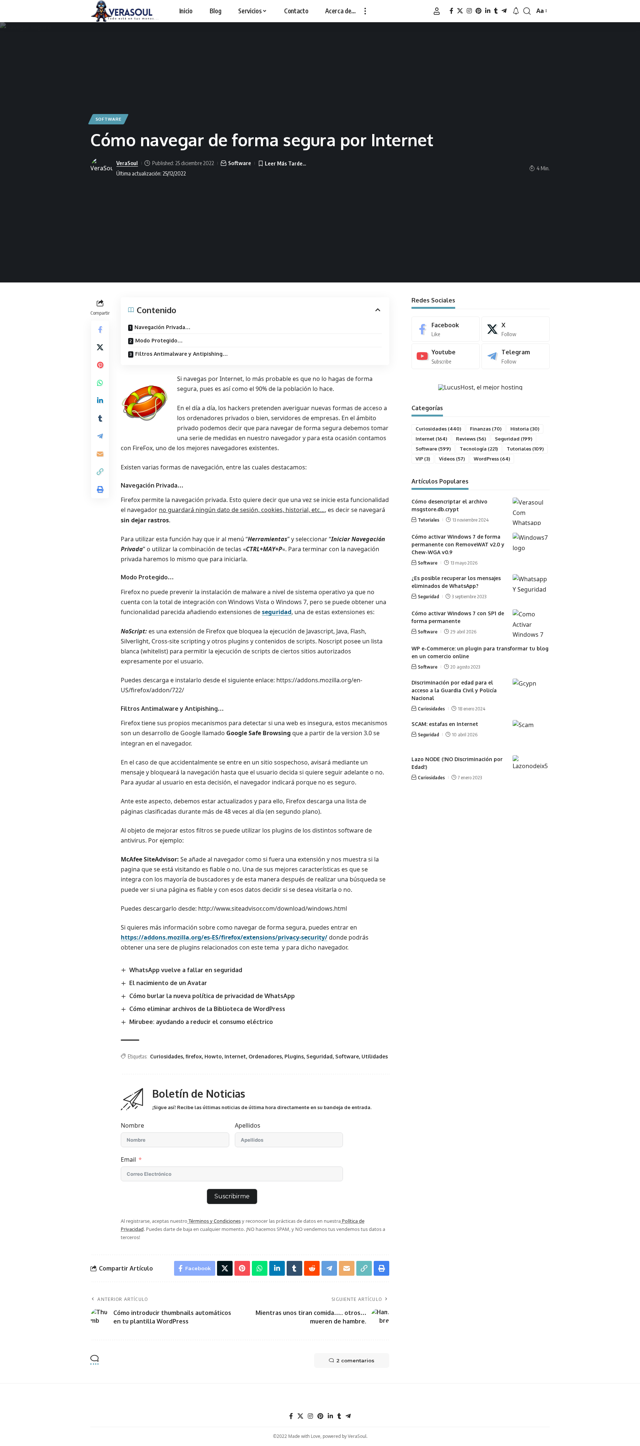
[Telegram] (504, 11)
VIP (423, 459)
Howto (213, 1056)
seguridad (276, 612)
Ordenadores (265, 1056)
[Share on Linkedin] (100, 400)
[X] (460, 11)
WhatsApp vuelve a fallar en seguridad (185, 970)
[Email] (100, 453)
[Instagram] (469, 11)
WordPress (492, 459)
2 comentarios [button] (355, 1360)
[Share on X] (100, 347)
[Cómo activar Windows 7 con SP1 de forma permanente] (531, 623)
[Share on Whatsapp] (100, 382)
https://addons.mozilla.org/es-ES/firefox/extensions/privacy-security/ (224, 937)
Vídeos (452, 459)
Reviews (471, 439)
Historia (524, 429)
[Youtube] (445, 356)
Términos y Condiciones (214, 1221)
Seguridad (319, 1056)
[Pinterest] (478, 11)
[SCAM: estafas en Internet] (531, 734)
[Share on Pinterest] (100, 365)
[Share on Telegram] (100, 436)
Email (128, 1159)
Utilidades (374, 1056)
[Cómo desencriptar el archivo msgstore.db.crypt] (531, 511)
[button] (365, 11)
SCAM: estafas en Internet (444, 724)
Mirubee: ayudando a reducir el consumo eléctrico (201, 1021)
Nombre (132, 1125)
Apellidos (247, 1125)
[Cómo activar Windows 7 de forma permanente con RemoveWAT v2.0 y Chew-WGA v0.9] (531, 546)
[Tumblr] (496, 11)
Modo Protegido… (159, 340)
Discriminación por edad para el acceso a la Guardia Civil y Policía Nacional (454, 690)
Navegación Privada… (162, 327)
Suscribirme (232, 1196)
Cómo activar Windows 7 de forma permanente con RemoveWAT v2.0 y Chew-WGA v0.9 (457, 544)
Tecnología (479, 449)
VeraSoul (127, 163)
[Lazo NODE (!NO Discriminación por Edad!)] (531, 769)
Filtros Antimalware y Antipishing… (181, 354)
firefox (194, 1056)
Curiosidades (166, 1056)
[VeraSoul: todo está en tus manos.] (124, 11)
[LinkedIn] (487, 11)
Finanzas (485, 429)
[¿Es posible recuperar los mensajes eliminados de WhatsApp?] (531, 588)
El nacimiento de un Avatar (168, 983)
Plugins (294, 1056)
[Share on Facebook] (100, 329)
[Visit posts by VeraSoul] (101, 168)
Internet (235, 1056)
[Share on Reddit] (312, 1268)
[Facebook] (451, 11)
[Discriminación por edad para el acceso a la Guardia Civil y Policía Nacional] (531, 692)
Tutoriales (525, 449)
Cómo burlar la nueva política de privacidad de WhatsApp (212, 996)
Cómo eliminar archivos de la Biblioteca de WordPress (207, 1008)
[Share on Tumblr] (100, 418)
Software (108, 119)
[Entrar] (436, 11)
